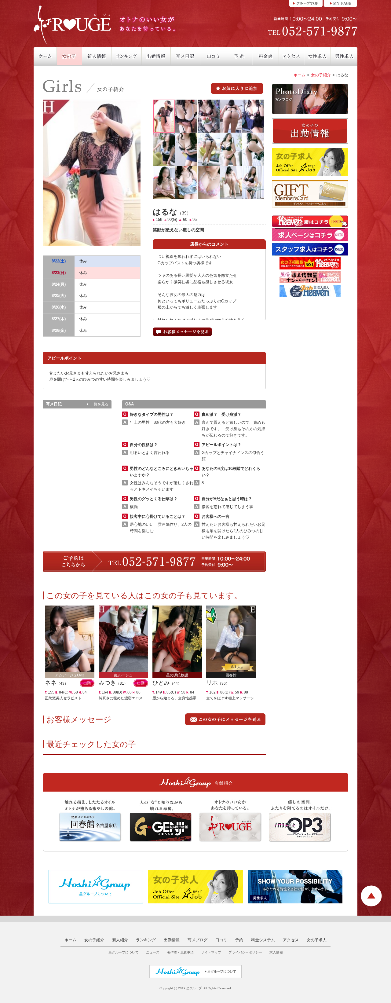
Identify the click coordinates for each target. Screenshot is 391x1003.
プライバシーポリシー (245, 952)
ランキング (146, 940)
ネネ (51, 682)
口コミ (221, 940)
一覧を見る (99, 404)
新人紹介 (120, 940)
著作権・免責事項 (180, 952)
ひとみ (161, 682)
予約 (239, 940)
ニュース (152, 952)
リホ (212, 682)
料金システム (263, 940)
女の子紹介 (321, 75)
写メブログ (197, 940)
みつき (107, 682)
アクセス (291, 940)
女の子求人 (317, 940)
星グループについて (123, 952)
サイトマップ (211, 952)
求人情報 (276, 952)
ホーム (299, 75)
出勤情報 (172, 940)
